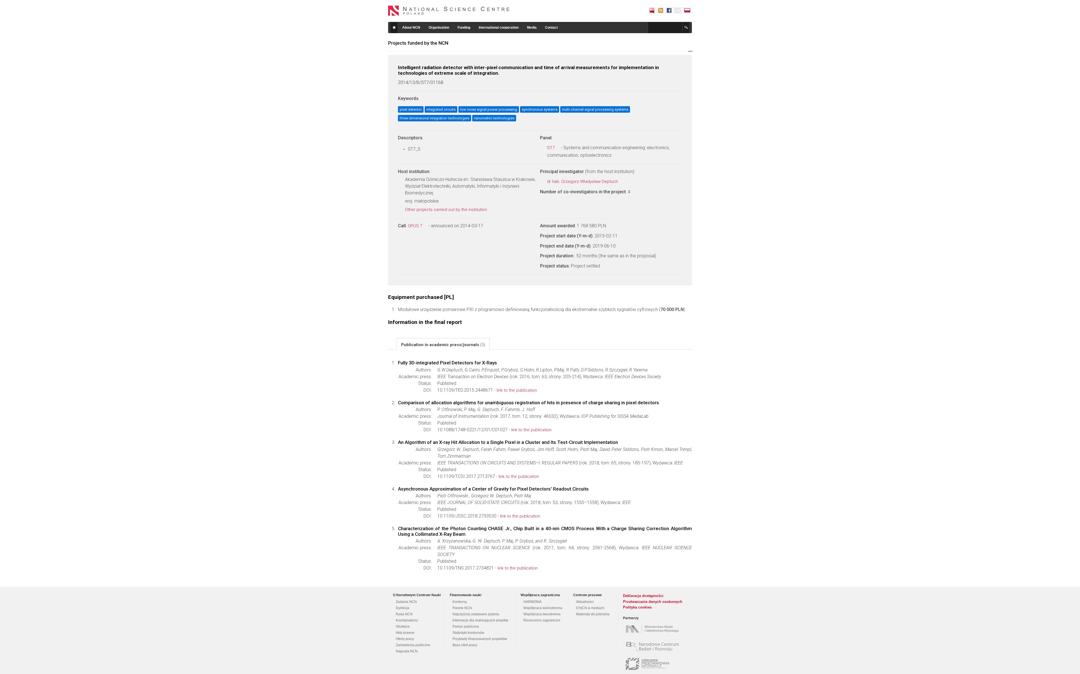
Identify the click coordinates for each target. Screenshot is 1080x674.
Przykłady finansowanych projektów (480, 639)
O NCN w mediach (590, 608)
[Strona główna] (449, 11)
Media (532, 27)
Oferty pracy (405, 639)
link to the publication (517, 390)
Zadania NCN (406, 601)
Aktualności (585, 601)
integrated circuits (441, 109)
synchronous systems (539, 109)
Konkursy (460, 601)
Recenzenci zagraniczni (541, 620)
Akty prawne (405, 632)
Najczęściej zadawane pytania (476, 614)
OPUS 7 (415, 225)
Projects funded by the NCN (418, 43)
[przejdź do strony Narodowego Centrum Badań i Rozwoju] (653, 646)
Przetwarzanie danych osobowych (652, 602)
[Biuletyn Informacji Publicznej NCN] (652, 10)
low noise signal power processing (488, 109)
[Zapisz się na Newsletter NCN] (678, 10)
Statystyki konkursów (468, 632)
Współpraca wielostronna (542, 608)
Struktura (403, 626)
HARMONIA (532, 601)
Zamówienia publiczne (413, 645)
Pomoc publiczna (466, 626)
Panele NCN (462, 608)
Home (394, 27)
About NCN (411, 27)
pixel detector (411, 109)
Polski (687, 10)
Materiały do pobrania (592, 614)
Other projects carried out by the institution (446, 209)
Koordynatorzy (407, 620)
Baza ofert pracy (465, 645)
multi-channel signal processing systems (595, 109)
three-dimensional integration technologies (434, 118)
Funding (464, 27)
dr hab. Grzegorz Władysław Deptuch (583, 181)
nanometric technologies (494, 118)
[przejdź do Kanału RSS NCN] (660, 10)
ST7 (551, 147)
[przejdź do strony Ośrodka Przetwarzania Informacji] (653, 664)
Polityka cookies (637, 607)
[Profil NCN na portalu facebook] (668, 10)
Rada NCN (404, 614)
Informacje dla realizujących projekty (480, 620)
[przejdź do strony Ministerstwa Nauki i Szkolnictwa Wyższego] (653, 629)
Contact (551, 27)
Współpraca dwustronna (542, 614)
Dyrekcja (402, 608)
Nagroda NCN (407, 651)
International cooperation (499, 27)
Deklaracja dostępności (643, 596)
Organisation (439, 27)
